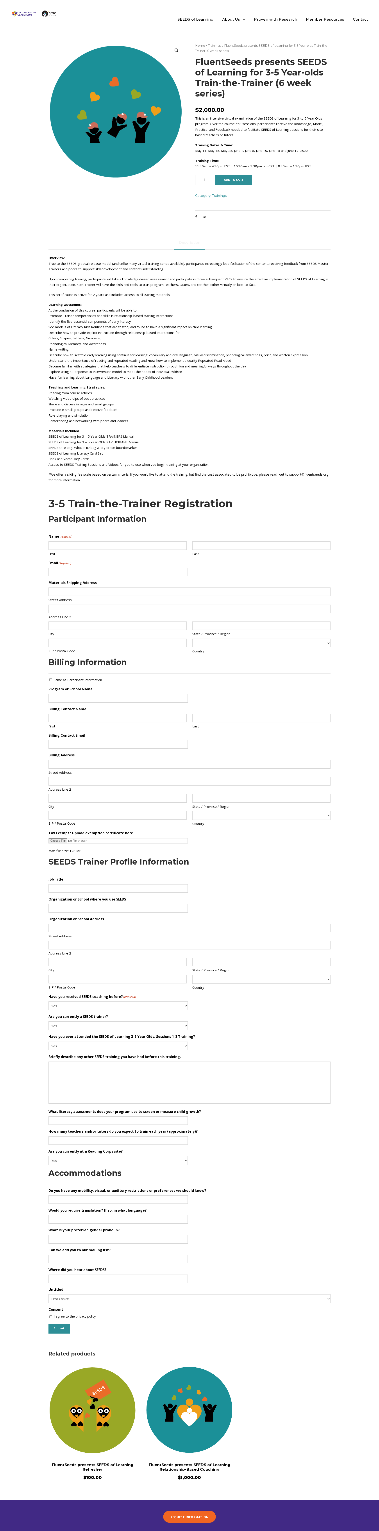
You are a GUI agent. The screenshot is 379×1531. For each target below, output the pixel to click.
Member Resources (325, 19)
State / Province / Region (211, 634)
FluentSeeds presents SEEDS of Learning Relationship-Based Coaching (189, 1467)
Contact (360, 19)
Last (195, 554)
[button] (177, 50)
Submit (59, 1328)
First (51, 554)
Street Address (60, 600)
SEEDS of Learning (195, 19)
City (51, 634)
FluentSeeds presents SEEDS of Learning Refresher (92, 1467)
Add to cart (233, 180)
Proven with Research (275, 19)
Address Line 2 (59, 617)
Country (198, 651)
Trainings (214, 46)
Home (200, 46)
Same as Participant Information (78, 680)
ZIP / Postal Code (61, 651)
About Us (231, 19)
